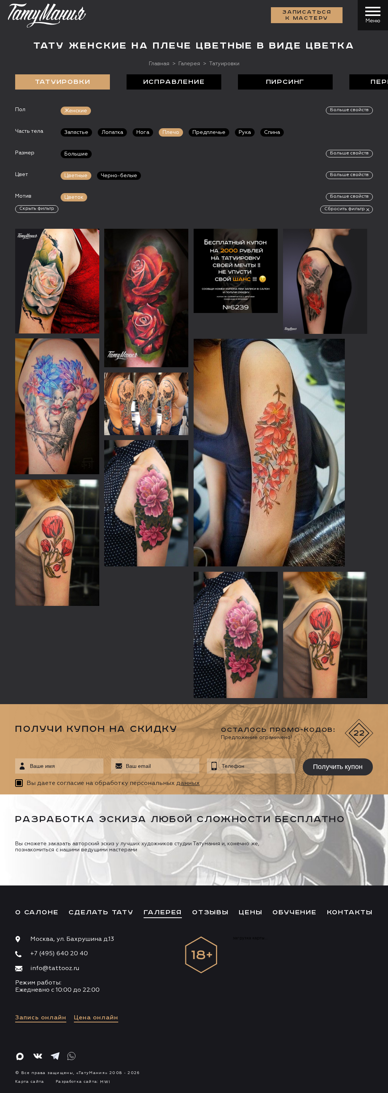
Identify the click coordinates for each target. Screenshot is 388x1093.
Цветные (76, 175)
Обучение (294, 912)
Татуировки (63, 82)
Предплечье (208, 132)
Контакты (350, 912)
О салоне (36, 912)
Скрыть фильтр (36, 208)
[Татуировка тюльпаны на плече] (57, 543)
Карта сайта (29, 1082)
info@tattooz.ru (54, 969)
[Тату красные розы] (146, 298)
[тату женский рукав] (146, 404)
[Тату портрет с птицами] (57, 406)
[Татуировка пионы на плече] (236, 635)
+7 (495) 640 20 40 (59, 954)
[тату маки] (325, 635)
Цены (250, 912)
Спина (272, 132)
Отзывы (210, 912)
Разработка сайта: (83, 1082)
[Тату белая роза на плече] (57, 281)
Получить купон (338, 767)
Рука (245, 132)
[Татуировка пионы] (146, 503)
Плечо (171, 132)
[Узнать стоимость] (78, 246)
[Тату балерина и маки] (325, 281)
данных (188, 783)
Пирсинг (285, 82)
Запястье (76, 132)
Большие (76, 154)
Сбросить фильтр (344, 209)
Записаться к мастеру (307, 15)
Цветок (73, 197)
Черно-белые (119, 175)
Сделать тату (101, 912)
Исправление (174, 82)
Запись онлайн (40, 1018)
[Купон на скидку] (236, 271)
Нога (142, 132)
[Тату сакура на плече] (280, 452)
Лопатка (112, 132)
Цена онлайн (96, 1018)
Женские (75, 110)
